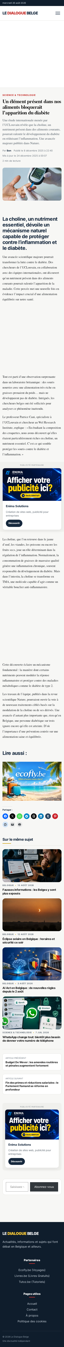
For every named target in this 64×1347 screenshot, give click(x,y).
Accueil (32, 1303)
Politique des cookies (32, 1321)
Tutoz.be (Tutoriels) (32, 1282)
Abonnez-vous (44, 1187)
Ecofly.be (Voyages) (32, 1270)
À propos (32, 1315)
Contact (32, 1309)
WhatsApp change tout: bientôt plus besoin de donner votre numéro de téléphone (31, 1038)
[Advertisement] (32, 54)
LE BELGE (20, 13)
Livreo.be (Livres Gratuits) (32, 1276)
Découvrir (14, 523)
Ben (9, 150)
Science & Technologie (19, 95)
